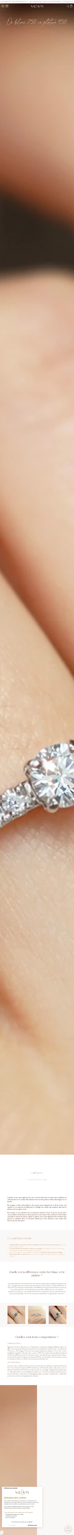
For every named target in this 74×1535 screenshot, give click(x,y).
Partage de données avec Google (14, 1514)
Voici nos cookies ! (10, 1517)
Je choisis (12, 1525)
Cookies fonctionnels (11, 1516)
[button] (68, 1529)
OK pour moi (32, 1525)
